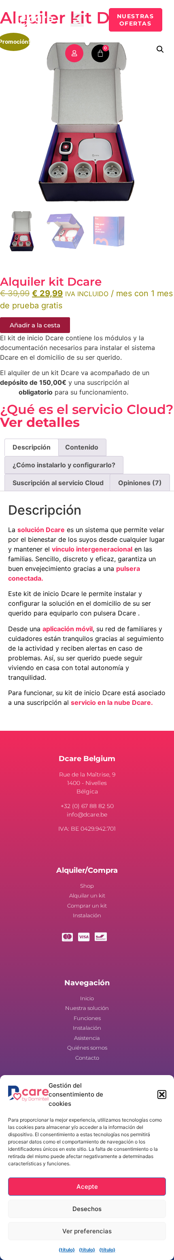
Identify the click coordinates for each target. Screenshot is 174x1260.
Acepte (87, 1186)
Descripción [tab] (32, 447)
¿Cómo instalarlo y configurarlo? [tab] (64, 465)
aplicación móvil (67, 629)
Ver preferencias (87, 1231)
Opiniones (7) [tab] (140, 483)
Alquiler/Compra (87, 870)
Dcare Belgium (87, 758)
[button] (162, 1094)
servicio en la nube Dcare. (112, 702)
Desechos (87, 1209)
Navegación (87, 982)
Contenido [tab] (81, 447)
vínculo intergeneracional (92, 549)
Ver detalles (40, 422)
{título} (67, 1250)
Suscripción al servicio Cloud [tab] (58, 483)
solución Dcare (41, 530)
